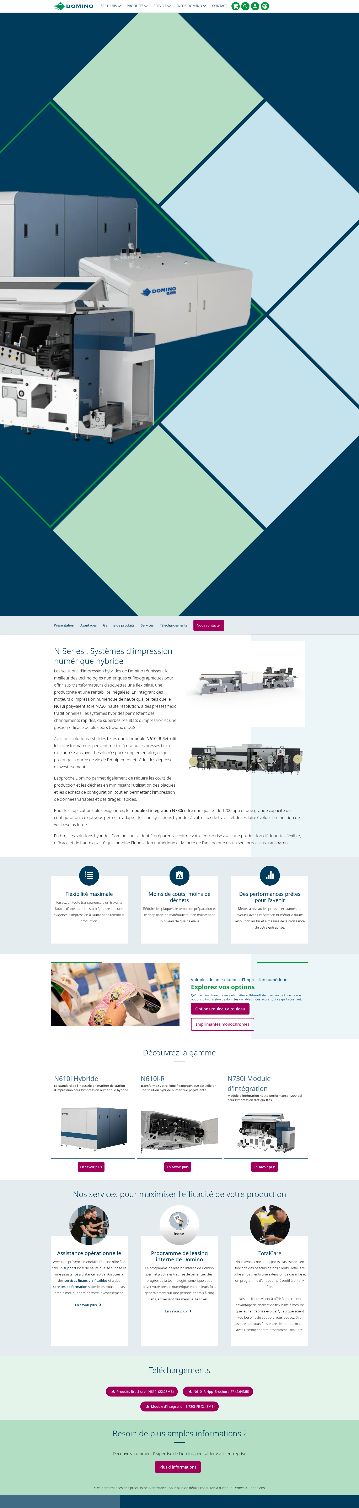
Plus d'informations (177, 1467)
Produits (135, 6)
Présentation (64, 625)
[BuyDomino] (235, 6)
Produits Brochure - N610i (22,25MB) (145, 1391)
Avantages (88, 625)
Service (160, 6)
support (70, 1268)
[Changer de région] (265, 6)
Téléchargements (173, 625)
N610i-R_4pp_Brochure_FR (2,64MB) (221, 1391)
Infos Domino (190, 6)
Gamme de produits (119, 625)
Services (147, 625)
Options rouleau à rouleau (220, 1009)
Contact (219, 6)
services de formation (70, 1286)
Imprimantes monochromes (222, 1024)
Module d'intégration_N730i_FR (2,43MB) (183, 1406)
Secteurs (109, 6)
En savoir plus (91, 1167)
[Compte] (255, 6)
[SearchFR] (245, 6)
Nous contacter (209, 625)
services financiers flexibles (85, 1280)
